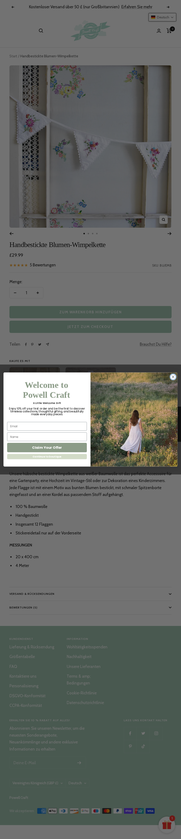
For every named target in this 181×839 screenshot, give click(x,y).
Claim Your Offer (47, 447)
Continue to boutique (47, 456)
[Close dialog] (173, 377)
